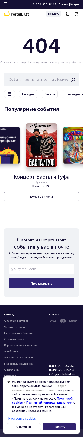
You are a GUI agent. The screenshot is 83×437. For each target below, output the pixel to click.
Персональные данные (18, 363)
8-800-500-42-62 (44, 4)
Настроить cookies (22, 418)
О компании (11, 369)
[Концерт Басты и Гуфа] (41, 145)
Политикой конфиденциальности (50, 402)
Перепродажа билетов (18, 333)
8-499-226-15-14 (61, 370)
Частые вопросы (14, 326)
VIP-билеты (11, 351)
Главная (64, 4)
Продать (53, 13)
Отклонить (24, 426)
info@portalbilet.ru (62, 374)
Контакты (10, 375)
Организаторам (14, 339)
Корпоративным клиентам (20, 345)
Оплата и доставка (16, 320)
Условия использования (18, 357)
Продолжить (42, 283)
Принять (59, 426)
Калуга (74, 4)
